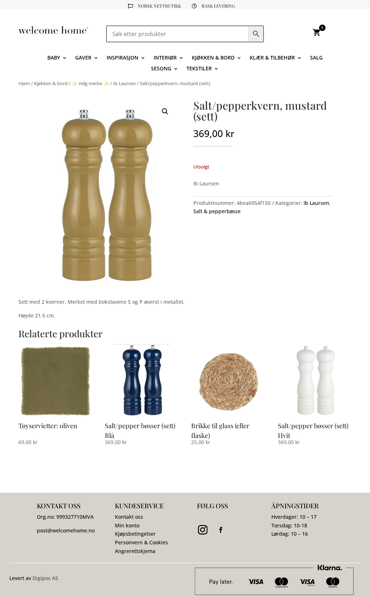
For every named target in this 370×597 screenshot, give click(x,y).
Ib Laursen (124, 83)
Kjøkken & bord (213, 58)
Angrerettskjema (135, 551)
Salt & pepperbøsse (217, 211)
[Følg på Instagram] (202, 530)
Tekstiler (199, 69)
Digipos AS (45, 578)
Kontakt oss (129, 516)
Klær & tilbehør (272, 58)
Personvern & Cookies (141, 542)
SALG (316, 58)
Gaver (83, 58)
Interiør (165, 58)
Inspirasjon (122, 58)
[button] (165, 111)
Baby (53, 58)
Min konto (127, 525)
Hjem (24, 83)
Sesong (161, 69)
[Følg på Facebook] (221, 530)
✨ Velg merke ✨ (90, 83)
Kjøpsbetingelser (135, 533)
